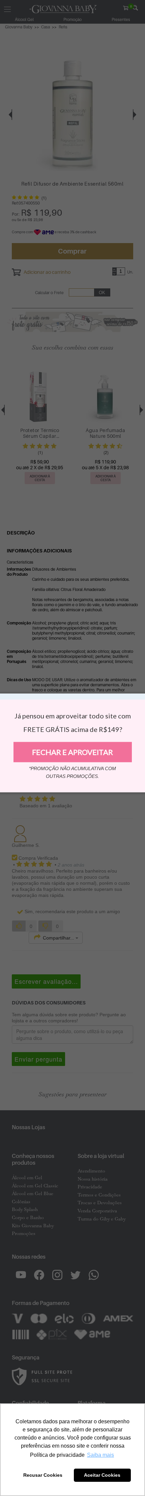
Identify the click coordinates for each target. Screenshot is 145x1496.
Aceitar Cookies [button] (102, 1475)
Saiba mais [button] (100, 1455)
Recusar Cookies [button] (42, 1475)
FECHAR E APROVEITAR (72, 752)
